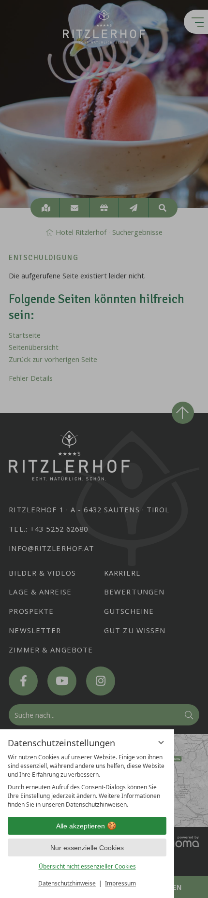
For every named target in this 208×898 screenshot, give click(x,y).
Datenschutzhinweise (67, 883)
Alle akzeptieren (80, 826)
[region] (87, 781)
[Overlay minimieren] (161, 742)
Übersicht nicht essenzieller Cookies (87, 866)
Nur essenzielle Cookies (87, 848)
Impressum (120, 883)
